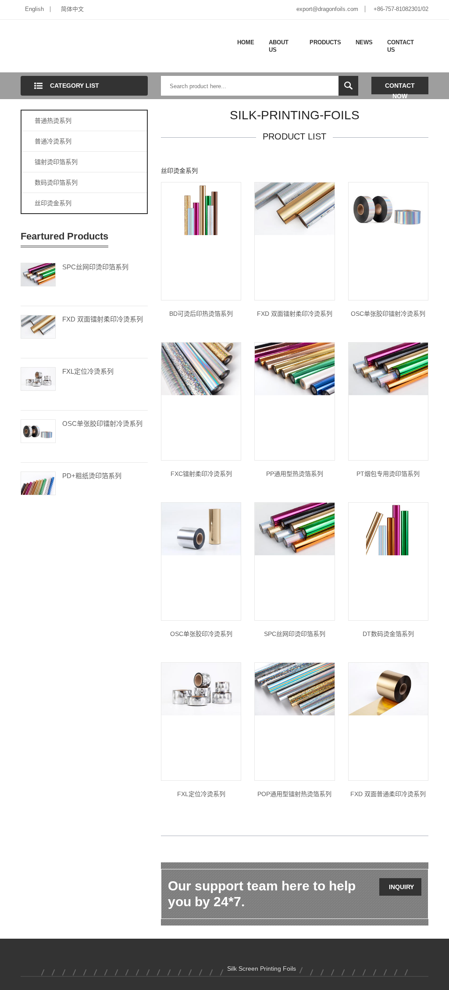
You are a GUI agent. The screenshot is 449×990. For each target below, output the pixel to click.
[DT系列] (388, 528)
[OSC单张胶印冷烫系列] (201, 528)
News (364, 42)
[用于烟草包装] (388, 368)
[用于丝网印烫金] (294, 528)
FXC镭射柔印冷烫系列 (201, 473)
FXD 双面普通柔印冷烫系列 (388, 793)
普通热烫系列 (53, 120)
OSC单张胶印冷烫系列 (201, 633)
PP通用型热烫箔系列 (294, 473)
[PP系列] (294, 368)
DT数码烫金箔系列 (388, 633)
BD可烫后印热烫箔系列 (201, 313)
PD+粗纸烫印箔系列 (91, 475)
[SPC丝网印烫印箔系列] (38, 273)
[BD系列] (201, 208)
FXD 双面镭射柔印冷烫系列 (102, 319)
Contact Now (400, 88)
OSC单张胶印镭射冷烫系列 (102, 423)
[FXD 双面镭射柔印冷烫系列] (38, 325)
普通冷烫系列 (53, 141)
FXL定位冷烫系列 (88, 371)
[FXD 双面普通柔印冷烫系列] (388, 688)
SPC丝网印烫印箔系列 (95, 267)
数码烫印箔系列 (56, 182)
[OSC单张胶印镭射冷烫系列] (38, 430)
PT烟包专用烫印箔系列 (388, 473)
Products (325, 42)
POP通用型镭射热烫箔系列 (294, 793)
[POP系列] (294, 688)
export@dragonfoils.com (327, 9)
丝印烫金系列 (53, 203)
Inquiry (401, 886)
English (34, 9)
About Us (279, 46)
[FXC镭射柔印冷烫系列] (201, 368)
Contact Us (400, 46)
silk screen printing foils (261, 968)
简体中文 (72, 9)
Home (245, 42)
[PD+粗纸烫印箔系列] (38, 482)
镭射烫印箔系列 (56, 161)
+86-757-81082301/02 (401, 9)
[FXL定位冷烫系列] (38, 378)
